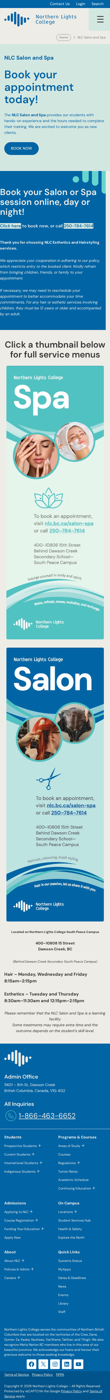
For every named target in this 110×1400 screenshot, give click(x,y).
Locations (65, 1212)
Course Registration (19, 1220)
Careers (10, 1278)
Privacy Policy (71, 1391)
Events (63, 1295)
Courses (64, 1154)
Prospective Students (20, 1146)
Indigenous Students (20, 1171)
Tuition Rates (68, 1171)
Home (63, 37)
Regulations (67, 1163)
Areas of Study (69, 1146)
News (62, 1286)
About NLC (12, 1261)
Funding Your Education (22, 1229)
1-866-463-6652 (47, 1115)
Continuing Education (74, 1188)
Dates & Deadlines (72, 1278)
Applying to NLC (16, 1212)
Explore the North (71, 1237)
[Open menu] (100, 19)
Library (63, 1303)
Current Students (17, 1154)
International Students (21, 1163)
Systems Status (70, 1261)
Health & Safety (70, 1229)
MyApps (64, 1269)
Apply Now (12, 1237)
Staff (61, 1312)
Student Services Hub (74, 1220)
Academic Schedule (73, 1180)
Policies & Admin (17, 1269)
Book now (21, 148)
